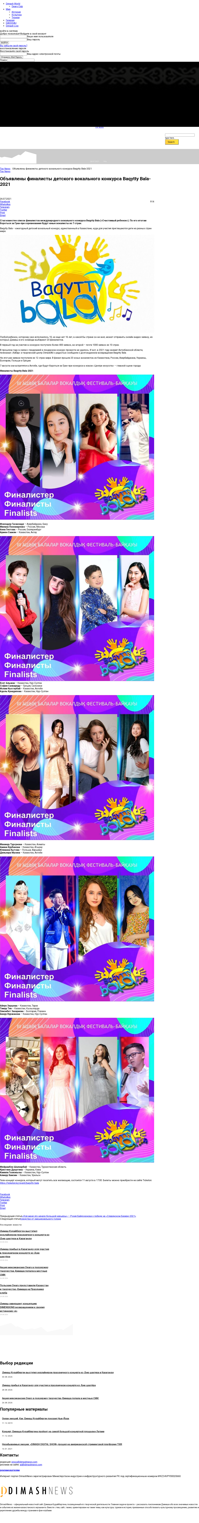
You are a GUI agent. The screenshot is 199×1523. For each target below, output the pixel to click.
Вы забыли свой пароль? (13, 45)
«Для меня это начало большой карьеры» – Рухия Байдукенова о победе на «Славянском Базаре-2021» (79, 1216)
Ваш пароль (33, 39)
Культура (17, 14)
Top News (99, 127)
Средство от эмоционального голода (40, 1218)
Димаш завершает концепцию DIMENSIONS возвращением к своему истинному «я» (22, 1307)
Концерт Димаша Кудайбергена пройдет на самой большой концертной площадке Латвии (53, 1431)
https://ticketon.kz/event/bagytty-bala (19, 1183)
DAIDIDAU (11, 23)
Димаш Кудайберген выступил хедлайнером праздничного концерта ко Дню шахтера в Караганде (24, 1235)
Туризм (16, 17)
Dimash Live (12, 25)
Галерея (10, 20)
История (16, 12)
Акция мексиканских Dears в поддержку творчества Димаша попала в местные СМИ (24, 1271)
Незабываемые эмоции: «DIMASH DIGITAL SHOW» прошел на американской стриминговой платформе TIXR (62, 1444)
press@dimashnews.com (24, 1462)
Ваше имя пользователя (40, 36)
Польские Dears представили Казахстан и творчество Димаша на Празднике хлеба (24, 1289)
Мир (8, 9)
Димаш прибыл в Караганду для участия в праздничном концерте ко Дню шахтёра (24, 1253)
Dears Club (17, 6)
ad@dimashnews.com (31, 1464)
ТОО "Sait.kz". (71, 1518)
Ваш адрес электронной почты (44, 54)
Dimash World (13, 3)
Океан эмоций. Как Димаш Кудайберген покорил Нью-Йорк (35, 1418)
